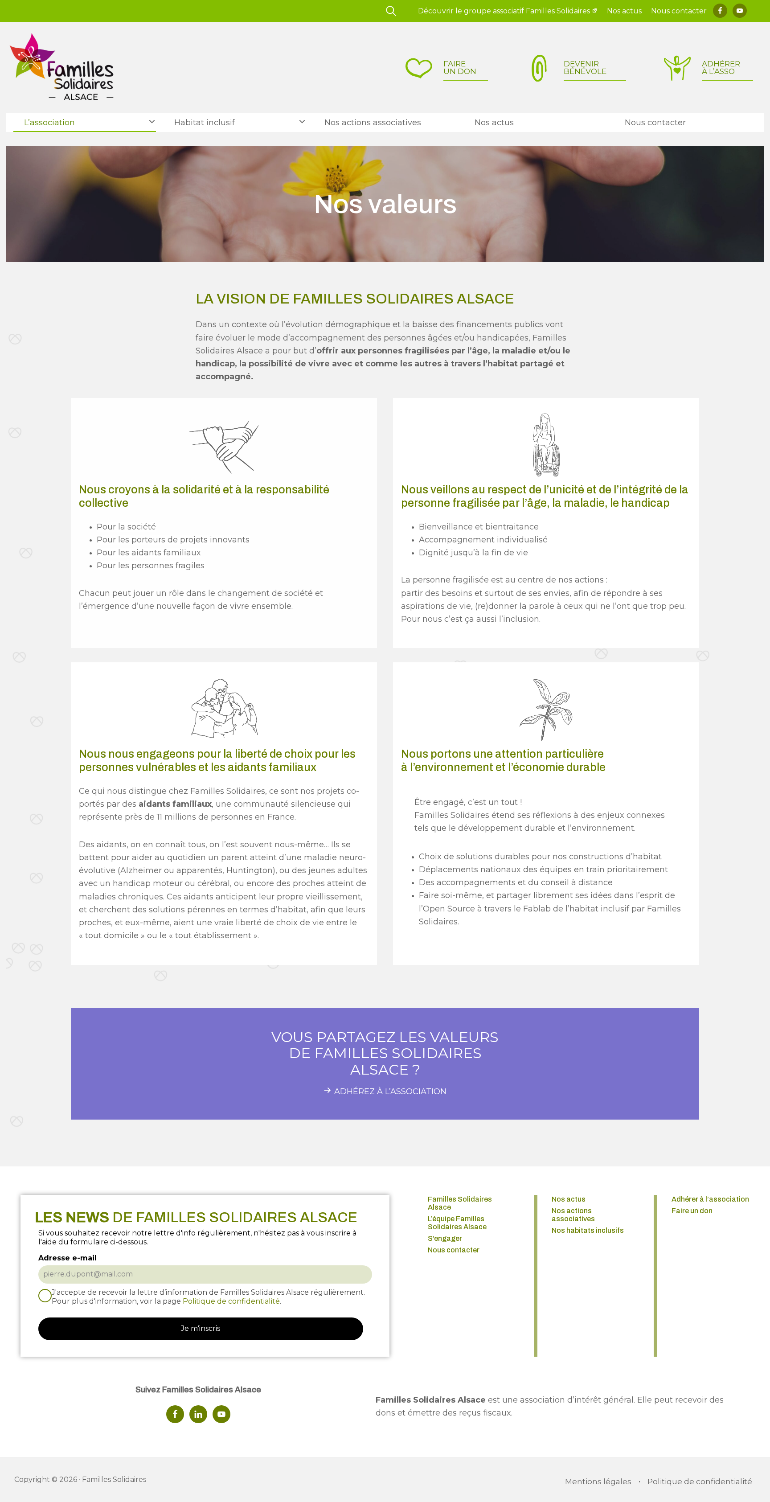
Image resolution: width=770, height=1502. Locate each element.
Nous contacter (679, 11)
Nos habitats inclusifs (588, 1230)
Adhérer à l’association (710, 1199)
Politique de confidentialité (231, 1301)
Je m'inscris (200, 1328)
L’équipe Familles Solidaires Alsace (457, 1223)
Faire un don (692, 1211)
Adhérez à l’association (390, 1091)
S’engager (445, 1238)
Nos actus (624, 11)
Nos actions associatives (573, 1215)
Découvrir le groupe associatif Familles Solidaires (504, 11)
